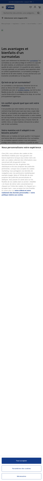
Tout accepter (21, 461)
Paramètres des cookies (21, 468)
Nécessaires (21, 476)
